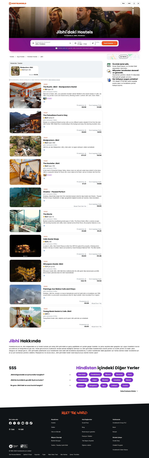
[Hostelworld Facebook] (10, 423)
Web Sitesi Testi (53, 454)
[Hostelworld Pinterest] (27, 423)
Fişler (44, 454)
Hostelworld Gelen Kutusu (120, 449)
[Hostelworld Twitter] (14, 423)
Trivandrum (82, 380)
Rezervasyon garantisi (88, 431)
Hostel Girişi (116, 440)
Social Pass (85, 422)
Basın (114, 427)
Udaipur (81, 385)
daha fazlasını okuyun (54, 79)
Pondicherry (95, 374)
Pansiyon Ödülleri (87, 436)
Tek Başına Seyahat (88, 440)
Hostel (45, 84)
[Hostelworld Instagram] (18, 423)
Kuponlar (37, 454)
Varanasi (119, 374)
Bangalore (93, 385)
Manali (128, 380)
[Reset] (70, 43)
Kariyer (115, 431)
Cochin (125, 385)
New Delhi (81, 374)
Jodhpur (114, 385)
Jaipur (94, 380)
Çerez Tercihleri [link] (74, 454)
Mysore (108, 374)
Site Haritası (64, 454)
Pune (130, 374)
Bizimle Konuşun (56, 440)
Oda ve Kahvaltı (56, 431)
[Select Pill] (134, 3)
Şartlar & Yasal (27, 454)
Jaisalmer (117, 380)
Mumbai (105, 380)
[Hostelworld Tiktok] (31, 423)
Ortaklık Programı (118, 445)
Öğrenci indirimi (86, 445)
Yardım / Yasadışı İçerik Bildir (59, 445)
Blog (83, 427)
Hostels (53, 422)
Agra (104, 385)
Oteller (53, 427)
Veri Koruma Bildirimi (15, 454)
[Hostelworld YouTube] (22, 423)
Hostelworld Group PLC (119, 422)
